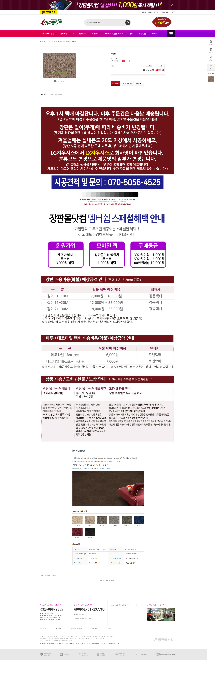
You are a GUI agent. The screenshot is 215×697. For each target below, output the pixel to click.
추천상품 (143, 34)
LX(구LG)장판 (48, 34)
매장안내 (58, 628)
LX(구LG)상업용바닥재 (114, 34)
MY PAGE (156, 12)
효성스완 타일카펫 (58, 41)
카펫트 (95, 34)
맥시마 (68, 41)
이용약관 (94, 628)
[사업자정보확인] (108, 636)
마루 (131, 34)
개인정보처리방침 (76, 628)
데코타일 (64, 34)
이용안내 (109, 628)
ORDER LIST (165, 12)
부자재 (155, 34)
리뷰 (211, 65)
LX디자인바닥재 (80, 34)
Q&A (211, 69)
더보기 (138, 605)
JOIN (150, 12)
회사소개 (43, 628)
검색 (127, 22)
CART (173, 12)
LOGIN (144, 12)
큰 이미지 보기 (60, 81)
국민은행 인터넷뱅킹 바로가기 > (83, 618)
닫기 (172, 5)
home (41, 41)
